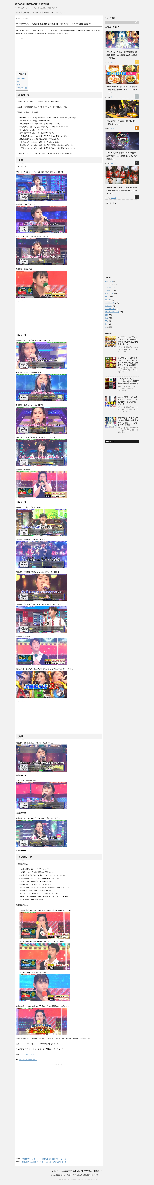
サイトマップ (37, 13)
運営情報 (46, 13)
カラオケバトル (31, 1060)
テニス (107, 296)
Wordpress (109, 281)
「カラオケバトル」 (28, 1054)
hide (24, 74)
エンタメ (22, 1060)
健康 (106, 315)
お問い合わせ (27, 13)
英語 (106, 321)
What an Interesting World (32, 3)
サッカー (108, 287)
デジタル (108, 300)
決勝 (19, 85)
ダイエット (109, 293)
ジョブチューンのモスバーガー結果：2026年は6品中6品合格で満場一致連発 (128, 381)
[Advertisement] (59, 55)
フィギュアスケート (112, 312)
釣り (106, 324)
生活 (106, 318)
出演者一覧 (21, 78)
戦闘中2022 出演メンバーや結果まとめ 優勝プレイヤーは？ (44, 1159)
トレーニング (110, 303)
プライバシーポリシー (58, 13)
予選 (19, 82)
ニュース (108, 306)
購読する (111, 441)
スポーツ (108, 290)
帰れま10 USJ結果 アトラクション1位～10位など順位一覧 (44, 1162)
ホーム (18, 13)
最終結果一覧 (22, 88)
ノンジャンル (110, 309)
